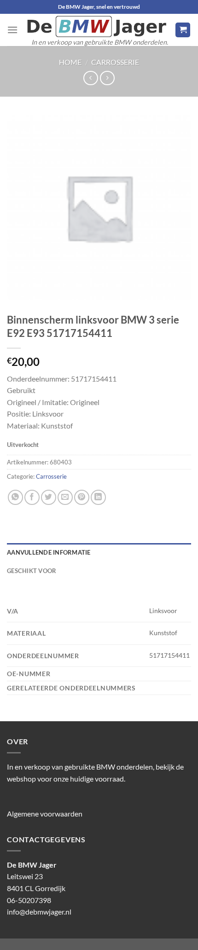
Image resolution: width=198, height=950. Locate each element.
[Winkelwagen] (182, 30)
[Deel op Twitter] (48, 497)
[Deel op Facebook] (32, 497)
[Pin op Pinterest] (81, 497)
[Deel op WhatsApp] (15, 497)
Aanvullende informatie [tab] (49, 552)
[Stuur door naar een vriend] (65, 497)
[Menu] (12, 29)
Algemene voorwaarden (44, 813)
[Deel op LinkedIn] (98, 497)
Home (70, 62)
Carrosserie (115, 62)
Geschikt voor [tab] (31, 570)
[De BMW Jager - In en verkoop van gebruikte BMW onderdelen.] (96, 26)
